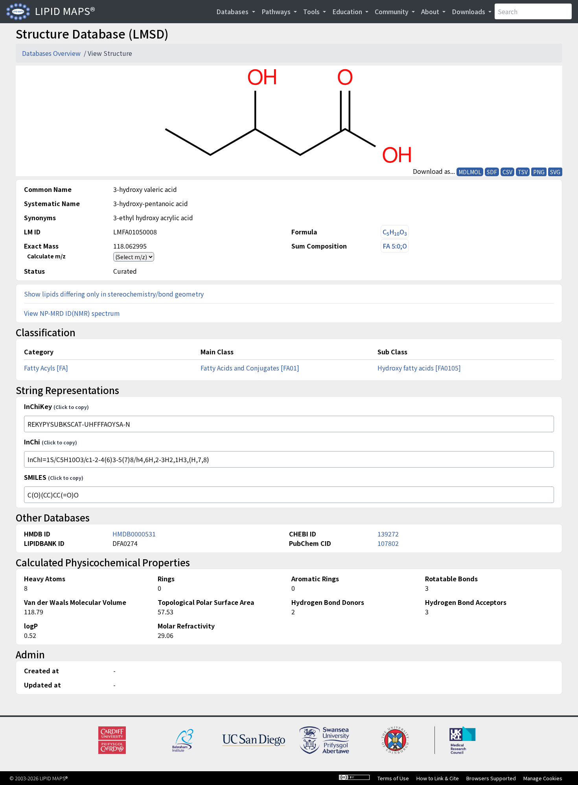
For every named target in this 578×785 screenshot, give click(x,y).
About (431, 11)
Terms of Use (393, 778)
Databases (233, 11)
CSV (507, 172)
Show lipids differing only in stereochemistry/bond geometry (114, 294)
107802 (388, 543)
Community (392, 11)
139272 (388, 533)
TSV (523, 172)
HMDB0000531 (134, 533)
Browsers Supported (491, 778)
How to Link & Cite (437, 778)
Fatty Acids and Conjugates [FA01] (250, 367)
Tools (312, 11)
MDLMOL (469, 172)
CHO (395, 232)
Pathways (276, 11)
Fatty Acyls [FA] (46, 367)
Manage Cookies (542, 778)
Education (348, 11)
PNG (539, 172)
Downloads (469, 11)
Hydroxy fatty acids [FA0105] (419, 367)
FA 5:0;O (395, 246)
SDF (492, 172)
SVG (555, 172)
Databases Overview (52, 53)
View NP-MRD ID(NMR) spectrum (72, 313)
